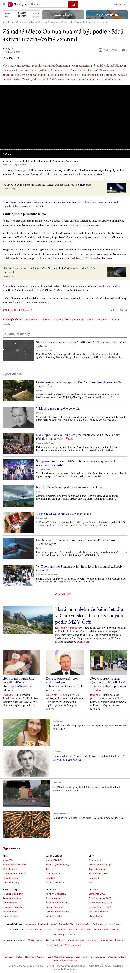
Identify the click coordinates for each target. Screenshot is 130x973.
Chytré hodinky (54, 945)
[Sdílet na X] (125, 310)
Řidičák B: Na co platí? (100, 907)
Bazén (29, 929)
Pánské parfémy (72, 945)
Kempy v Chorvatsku (56, 894)
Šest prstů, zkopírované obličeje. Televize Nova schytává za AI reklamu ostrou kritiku (76, 463)
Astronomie (102, 319)
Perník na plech (10, 916)
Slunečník (73, 929)
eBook (105, 49)
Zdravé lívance (10, 902)
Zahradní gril (59, 934)
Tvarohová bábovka (13, 907)
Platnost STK (95, 916)
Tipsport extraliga (97, 869)
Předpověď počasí (47, 924)
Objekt (57, 319)
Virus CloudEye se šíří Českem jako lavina (63, 513)
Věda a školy (9, 189)
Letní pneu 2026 (97, 894)
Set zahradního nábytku (106, 929)
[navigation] (3, 4)
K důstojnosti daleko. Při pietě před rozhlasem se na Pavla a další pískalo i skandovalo (78, 437)
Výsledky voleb (10, 869)
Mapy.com (30, 924)
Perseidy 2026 (66, 924)
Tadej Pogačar (53, 873)
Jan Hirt (49, 869)
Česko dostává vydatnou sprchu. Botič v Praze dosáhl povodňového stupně (79, 384)
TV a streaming (43, 469)
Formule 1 (94, 878)
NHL (91, 882)
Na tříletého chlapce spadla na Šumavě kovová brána (69, 487)
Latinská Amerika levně (57, 911)
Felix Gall (50, 878)
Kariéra (40, 957)
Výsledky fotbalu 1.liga (100, 864)
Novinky (6, 48)
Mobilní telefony (36, 940)
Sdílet (117, 49)
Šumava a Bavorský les (57, 902)
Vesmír (90, 319)
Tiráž (48, 957)
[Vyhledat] (73, 4)
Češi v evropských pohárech (107, 924)
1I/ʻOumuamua (31, 319)
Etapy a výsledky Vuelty (57, 864)
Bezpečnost (41, 518)
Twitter (19, 957)
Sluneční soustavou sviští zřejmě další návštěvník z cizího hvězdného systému (81, 344)
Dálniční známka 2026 (100, 898)
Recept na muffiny (12, 898)
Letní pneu (91, 940)
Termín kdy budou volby (14, 873)
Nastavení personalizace (65, 960)
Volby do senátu (11, 878)
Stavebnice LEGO (55, 940)
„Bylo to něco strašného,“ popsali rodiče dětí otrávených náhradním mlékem (19, 684)
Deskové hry (106, 940)
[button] (65, 117)
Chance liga (95, 860)
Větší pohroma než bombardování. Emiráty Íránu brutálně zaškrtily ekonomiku (79, 568)
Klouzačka (86, 929)
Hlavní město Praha (45, 443)
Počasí (39, 390)
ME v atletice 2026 (98, 873)
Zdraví (39, 548)
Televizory (120, 940)
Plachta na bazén (43, 929)
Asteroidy (78, 319)
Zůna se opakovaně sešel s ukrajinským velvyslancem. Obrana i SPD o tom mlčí (64, 684)
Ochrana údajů (98, 957)
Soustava (116, 319)
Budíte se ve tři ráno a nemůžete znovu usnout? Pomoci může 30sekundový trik (76, 542)
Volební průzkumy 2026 (14, 864)
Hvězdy (6, 324)
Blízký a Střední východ (46, 575)
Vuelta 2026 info (54, 860)
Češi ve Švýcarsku (55, 907)
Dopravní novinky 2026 (100, 902)
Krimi (38, 492)
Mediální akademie (63, 957)
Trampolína (60, 929)
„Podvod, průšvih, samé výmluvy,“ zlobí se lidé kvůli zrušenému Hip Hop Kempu (108, 682)
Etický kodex (81, 957)
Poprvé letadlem (54, 898)
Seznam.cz (119, 4)
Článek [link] (7, 94)
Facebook (8, 957)
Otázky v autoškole (98, 911)
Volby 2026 (8, 860)
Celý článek (84, 641)
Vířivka (71, 934)
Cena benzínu (83, 924)
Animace (46, 319)
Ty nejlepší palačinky (13, 894)
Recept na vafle (10, 911)
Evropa (39, 413)
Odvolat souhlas (116, 957)
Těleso (67, 319)
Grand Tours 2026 (55, 882)
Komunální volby (11, 882)
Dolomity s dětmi (54, 916)
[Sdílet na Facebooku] (121, 310)
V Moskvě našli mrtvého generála (58, 408)
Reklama (29, 957)
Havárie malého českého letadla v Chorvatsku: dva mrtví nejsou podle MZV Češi (89, 615)
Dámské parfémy (75, 940)
